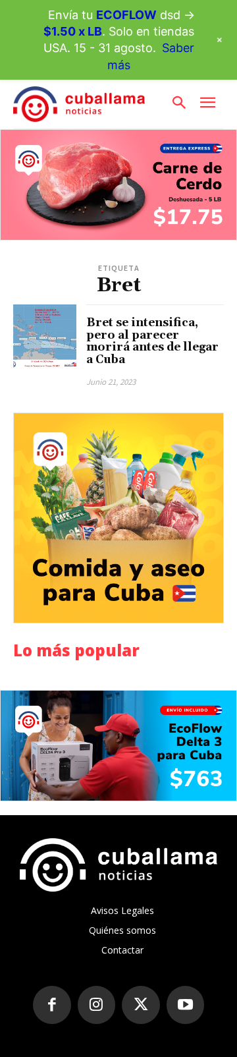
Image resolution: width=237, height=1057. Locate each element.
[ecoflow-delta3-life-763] (118, 746)
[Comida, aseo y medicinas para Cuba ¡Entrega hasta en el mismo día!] (118, 518)
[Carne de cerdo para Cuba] (118, 185)
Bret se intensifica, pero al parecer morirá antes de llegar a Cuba (152, 341)
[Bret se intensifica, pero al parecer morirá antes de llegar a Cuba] (44, 336)
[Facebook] (52, 1005)
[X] (141, 1005)
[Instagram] (97, 1005)
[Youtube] (186, 1005)
